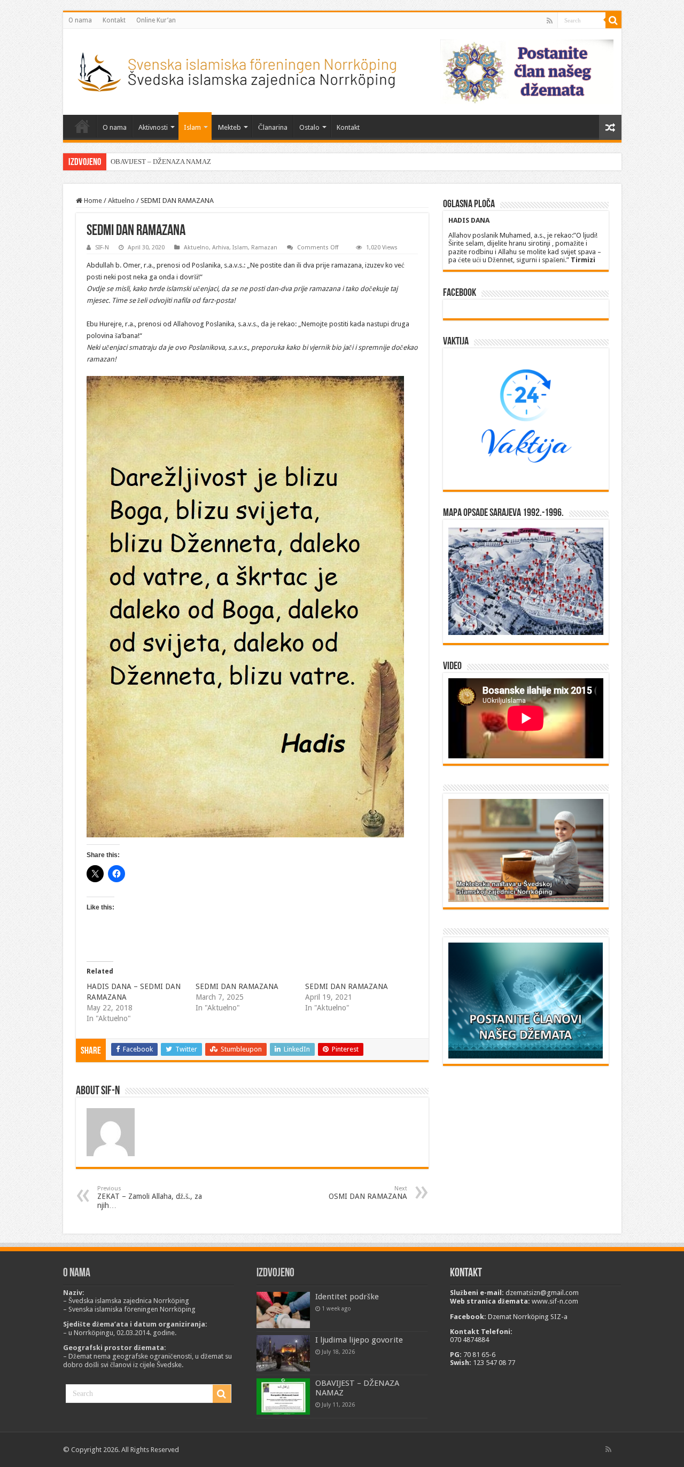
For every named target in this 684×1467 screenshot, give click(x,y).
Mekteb (229, 127)
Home (92, 201)
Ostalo (309, 127)
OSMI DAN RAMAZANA (368, 1193)
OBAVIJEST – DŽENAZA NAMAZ (161, 162)
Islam (192, 127)
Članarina (272, 127)
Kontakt (114, 20)
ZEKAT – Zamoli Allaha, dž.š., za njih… (149, 1197)
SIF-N (102, 247)
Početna (82, 126)
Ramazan (264, 247)
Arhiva (220, 247)
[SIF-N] (236, 69)
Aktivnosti (153, 127)
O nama (80, 20)
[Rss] (550, 20)
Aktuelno (121, 201)
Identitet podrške (347, 1296)
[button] (245, 606)
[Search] (613, 20)
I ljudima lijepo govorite (359, 1340)
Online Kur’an (156, 20)
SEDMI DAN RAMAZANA (237, 986)
